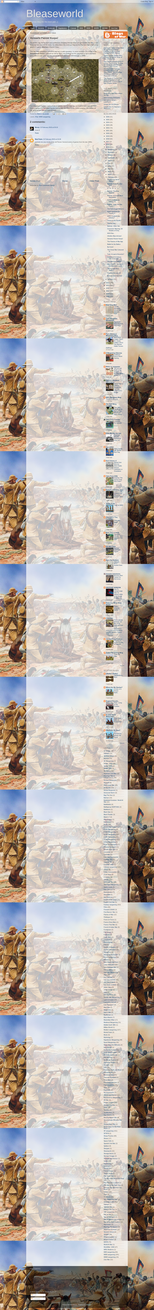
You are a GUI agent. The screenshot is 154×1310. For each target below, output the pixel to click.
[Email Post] (53, 114)
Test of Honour (109, 1171)
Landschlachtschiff (110, 1002)
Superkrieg (107, 1163)
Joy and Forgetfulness (114, 639)
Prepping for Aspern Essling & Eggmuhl (118, 642)
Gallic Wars (107, 937)
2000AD (106, 753)
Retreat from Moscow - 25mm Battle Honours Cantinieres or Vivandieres (118, 467)
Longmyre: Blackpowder (118, 422)
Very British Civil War (110, 1199)
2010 (108, 294)
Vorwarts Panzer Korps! (115, 239)
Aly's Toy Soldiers (112, 560)
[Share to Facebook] (63, 114)
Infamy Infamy (108, 970)
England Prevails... (112, 701)
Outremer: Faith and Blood (112, 1070)
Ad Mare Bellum (109, 756)
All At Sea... (111, 233)
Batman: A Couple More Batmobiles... (115, 196)
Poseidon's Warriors (110, 1082)
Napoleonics (62, 28)
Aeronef (106, 758)
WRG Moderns (109, 1249)
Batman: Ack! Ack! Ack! (114, 276)
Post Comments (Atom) (46, 185)
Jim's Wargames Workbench (111, 319)
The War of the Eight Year (112, 1185)
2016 (108, 144)
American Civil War (110, 773)
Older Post (94, 181)
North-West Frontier (110, 1052)
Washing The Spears (111, 1227)
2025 (108, 119)
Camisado (109, 618)
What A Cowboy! (109, 1237)
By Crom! (110, 247)
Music (106, 1035)
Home (32, 28)
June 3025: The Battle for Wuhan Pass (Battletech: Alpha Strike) (118, 411)
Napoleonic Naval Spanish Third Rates (118, 323)
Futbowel (107, 935)
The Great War (109, 1176)
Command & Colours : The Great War (114, 257)
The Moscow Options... (115, 261)
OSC (105, 1067)
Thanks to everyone (112, 399)
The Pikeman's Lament (111, 1182)
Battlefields (107, 804)
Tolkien (106, 1192)
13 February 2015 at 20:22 (49, 127)
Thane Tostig (108, 1173)
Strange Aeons (108, 1153)
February (111, 177)
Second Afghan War (110, 1117)
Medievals (51, 28)
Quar (105, 1087)
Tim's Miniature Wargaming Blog (112, 334)
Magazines (107, 1010)
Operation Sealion (110, 1062)
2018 (108, 139)
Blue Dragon (108, 819)
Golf (105, 945)
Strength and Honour (111, 1158)
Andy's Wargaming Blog (114, 653)
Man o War (107, 1012)
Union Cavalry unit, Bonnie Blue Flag (118, 450)
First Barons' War (109, 912)
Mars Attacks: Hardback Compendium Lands (115, 265)
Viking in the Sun (109, 1209)
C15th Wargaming (110, 829)
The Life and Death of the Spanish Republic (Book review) (118, 372)
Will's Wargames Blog (113, 397)
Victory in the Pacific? (114, 220)
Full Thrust (107, 932)
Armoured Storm (109, 793)
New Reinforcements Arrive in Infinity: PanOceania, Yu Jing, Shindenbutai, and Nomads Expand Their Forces (113, 64)
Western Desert (109, 1232)
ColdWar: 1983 (109, 864)
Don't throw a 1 (111, 461)
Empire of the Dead (110, 899)
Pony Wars (107, 1080)
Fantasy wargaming (110, 904)
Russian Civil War (109, 1105)
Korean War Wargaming (112, 997)
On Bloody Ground (110, 1060)
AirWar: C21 (108, 768)
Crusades (107, 877)
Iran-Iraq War (108, 977)
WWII (88, 28)
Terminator (107, 1166)
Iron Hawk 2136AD (110, 985)
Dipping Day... (111, 223)
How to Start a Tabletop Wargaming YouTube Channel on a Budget (118, 388)
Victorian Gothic (109, 1202)
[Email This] (57, 114)
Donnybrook (108, 892)
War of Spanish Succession (113, 1219)
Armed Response (109, 790)
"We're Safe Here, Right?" (113, 269)
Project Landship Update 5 (116, 608)
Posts (34, 1295)
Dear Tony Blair (111, 305)
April (109, 171)
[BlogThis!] (59, 114)
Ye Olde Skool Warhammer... (111, 715)
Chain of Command (110, 844)
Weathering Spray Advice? (113, 180)
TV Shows (107, 1197)
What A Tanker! (109, 1239)
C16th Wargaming (110, 832)
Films (105, 907)
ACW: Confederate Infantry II (113, 212)
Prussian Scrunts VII (114, 273)
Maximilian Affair (109, 1020)
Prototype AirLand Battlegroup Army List (117, 437)
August (110, 160)
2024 (108, 122)
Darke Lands (108, 887)
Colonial (73, 28)
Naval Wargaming (109, 1042)
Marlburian (107, 1015)
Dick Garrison (108, 889)
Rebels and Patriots (110, 1095)
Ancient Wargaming (110, 780)
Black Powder (108, 814)
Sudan (106, 1161)
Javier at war (110, 503)
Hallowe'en (107, 952)
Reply (37, 133)
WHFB (96, 28)
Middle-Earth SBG (110, 1025)
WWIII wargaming (109, 1257)
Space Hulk (107, 1141)
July (109, 163)
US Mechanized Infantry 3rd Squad (117, 734)
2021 (108, 130)
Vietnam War (108, 1207)
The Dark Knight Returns (115, 209)
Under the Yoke (117, 655)
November (111, 152)
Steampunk (107, 1151)
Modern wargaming (110, 1030)
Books (106, 824)
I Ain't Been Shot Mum (111, 962)
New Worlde (108, 1047)
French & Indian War (110, 927)
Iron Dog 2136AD (109, 982)
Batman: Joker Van (113, 226)
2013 (108, 285)
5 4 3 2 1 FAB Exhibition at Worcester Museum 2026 (118, 494)
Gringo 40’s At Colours (111, 104)
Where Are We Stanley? (114, 687)
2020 (108, 133)
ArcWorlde (107, 788)
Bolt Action (107, 822)
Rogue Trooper (109, 1102)
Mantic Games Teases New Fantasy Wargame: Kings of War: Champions (113, 57)
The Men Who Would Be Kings (114, 1178)
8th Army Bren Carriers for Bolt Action (118, 577)
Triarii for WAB (118, 505)
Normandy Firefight (110, 1050)
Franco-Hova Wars (110, 922)
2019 (108, 136)
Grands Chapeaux (110, 947)
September (111, 158)
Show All (122, 665)
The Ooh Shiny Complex (111, 405)
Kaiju (105, 992)
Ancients (41, 28)
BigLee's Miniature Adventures (112, 381)
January (110, 279)
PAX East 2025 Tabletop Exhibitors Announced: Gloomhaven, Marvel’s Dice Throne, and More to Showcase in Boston (113, 72)
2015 (108, 147)
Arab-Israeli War (109, 785)
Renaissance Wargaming (112, 1097)
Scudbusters (108, 1112)
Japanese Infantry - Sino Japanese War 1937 (118, 537)
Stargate (106, 1148)
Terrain (106, 1168)
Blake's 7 (107, 817)
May (109, 169)
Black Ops (107, 812)
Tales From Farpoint (113, 419)
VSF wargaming (109, 1212)
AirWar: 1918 (108, 763)
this (92, 43)
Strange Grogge (109, 1156)
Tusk (105, 1194)
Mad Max (107, 1007)
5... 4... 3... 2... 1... (113, 188)
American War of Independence (109, 776)
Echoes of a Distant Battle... (117, 690)
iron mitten (110, 447)
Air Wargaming (108, 761)
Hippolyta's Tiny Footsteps (112, 518)
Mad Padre (39, 139)
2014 (108, 283)
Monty (37, 127)
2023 (108, 125)
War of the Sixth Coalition (112, 1222)
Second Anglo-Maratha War (113, 1120)
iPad (36, 117)
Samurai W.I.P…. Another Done (118, 563)
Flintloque (107, 917)
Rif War (106, 1100)
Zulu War (107, 1259)
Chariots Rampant (110, 847)
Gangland (107, 940)
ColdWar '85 (108, 862)
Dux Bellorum (108, 897)
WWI (81, 28)
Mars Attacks (108, 1017)
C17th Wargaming (110, 834)
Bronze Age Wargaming (111, 827)
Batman (106, 798)
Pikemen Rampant (110, 1077)
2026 (108, 117)
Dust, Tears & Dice (112, 533)
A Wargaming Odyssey (114, 353)
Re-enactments (109, 1092)
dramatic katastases (113, 574)
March (110, 174)
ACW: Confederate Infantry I (113, 217)
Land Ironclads (109, 1000)
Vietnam (106, 1204)
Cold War (107, 854)
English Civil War (109, 902)
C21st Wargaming (110, 842)
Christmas (107, 852)
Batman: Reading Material (113, 192)
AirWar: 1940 (108, 766)
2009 (108, 296)
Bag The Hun (108, 795)
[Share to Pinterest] (65, 114)
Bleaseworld (54, 13)
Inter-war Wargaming (111, 972)
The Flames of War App (115, 241)
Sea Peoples (108, 1115)
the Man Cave (111, 546)
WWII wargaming (44, 117)
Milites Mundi (108, 1027)
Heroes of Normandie (111, 955)
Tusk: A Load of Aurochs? (115, 254)
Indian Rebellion (109, 965)
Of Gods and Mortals (111, 1055)
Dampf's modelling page (114, 490)
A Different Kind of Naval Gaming (118, 356)
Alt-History (107, 771)
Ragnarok (107, 1090)
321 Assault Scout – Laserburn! (110, 101)
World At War (108, 1244)
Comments (36, 1298)
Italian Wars (107, 987)
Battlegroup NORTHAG (111, 807)
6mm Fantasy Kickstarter (112, 97)
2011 (108, 291)
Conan (106, 869)
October (110, 155)
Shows (106, 1138)
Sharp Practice (108, 1136)
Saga (105, 1107)
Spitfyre (106, 1146)
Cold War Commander (111, 857)
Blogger (88, 1305)
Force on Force (109, 919)
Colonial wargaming (110, 867)
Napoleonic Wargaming (111, 1040)
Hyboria (106, 960)
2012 (108, 288)
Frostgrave (107, 929)
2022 (108, 128)
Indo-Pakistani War (110, 967)
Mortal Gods (108, 1032)
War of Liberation (109, 1217)
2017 (108, 141)
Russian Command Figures (117, 549)
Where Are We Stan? (113, 730)
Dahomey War (108, 882)
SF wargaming (108, 1131)
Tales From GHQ (112, 476)
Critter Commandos (110, 872)
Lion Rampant (108, 1005)
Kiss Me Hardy (108, 995)
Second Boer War (109, 1124)
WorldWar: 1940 (109, 1247)
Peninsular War (109, 1075)
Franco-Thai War (109, 924)
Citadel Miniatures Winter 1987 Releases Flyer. (117, 310)
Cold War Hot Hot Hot (113, 433)
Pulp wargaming (109, 1085)
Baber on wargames (113, 366)
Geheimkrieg (108, 942)
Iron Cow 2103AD (109, 980)
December (111, 149)
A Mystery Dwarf (117, 521)
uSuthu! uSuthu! (112, 673)
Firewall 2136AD (109, 909)
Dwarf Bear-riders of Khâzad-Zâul (118, 719)
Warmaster (107, 1224)
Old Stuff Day (108, 1057)
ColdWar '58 (108, 859)
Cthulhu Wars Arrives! (114, 236)
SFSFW (106, 1133)
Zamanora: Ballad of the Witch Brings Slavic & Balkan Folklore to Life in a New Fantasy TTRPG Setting (114, 50)
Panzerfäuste (108, 1072)
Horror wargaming (110, 957)
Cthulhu (106, 879)
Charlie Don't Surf (109, 849)
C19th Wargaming (110, 839)
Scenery (106, 1110)
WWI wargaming (109, 1252)
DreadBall (107, 894)
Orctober (107, 1065)
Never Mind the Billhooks (112, 1045)
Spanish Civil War (109, 1143)
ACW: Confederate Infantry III (113, 200)
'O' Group (107, 751)
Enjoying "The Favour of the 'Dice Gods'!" (118, 479)
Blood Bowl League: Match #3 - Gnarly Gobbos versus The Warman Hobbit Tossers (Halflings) (114, 343)
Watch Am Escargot (110, 1229)
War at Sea (107, 1214)
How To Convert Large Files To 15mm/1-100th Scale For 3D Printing (118, 593)
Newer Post (35, 181)
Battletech (107, 809)
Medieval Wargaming (111, 1022)
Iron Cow (114, 28)
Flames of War (108, 914)
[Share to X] (61, 114)
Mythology (107, 1037)
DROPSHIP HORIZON (113, 587)
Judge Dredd (108, 990)
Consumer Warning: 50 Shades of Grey (115, 229)
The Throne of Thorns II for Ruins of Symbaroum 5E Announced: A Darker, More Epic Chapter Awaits (113, 81)
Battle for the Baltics (113, 244)
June (109, 166)
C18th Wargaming (110, 837)
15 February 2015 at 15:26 (52, 139)
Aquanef (106, 782)
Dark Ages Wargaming (111, 884)
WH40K (105, 28)
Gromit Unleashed (110, 949)
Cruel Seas (107, 874)
